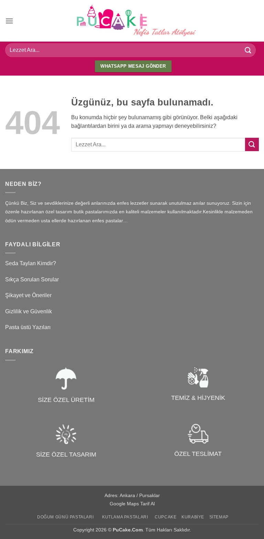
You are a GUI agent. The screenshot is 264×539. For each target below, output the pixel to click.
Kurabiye (193, 517)
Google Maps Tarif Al (132, 503)
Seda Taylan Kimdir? (30, 263)
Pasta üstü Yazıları (28, 327)
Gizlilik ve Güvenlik (28, 311)
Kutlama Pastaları (125, 517)
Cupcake (165, 517)
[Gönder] (248, 50)
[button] (9, 20)
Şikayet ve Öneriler (28, 295)
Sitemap (219, 517)
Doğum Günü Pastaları (65, 517)
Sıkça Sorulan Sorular (32, 279)
